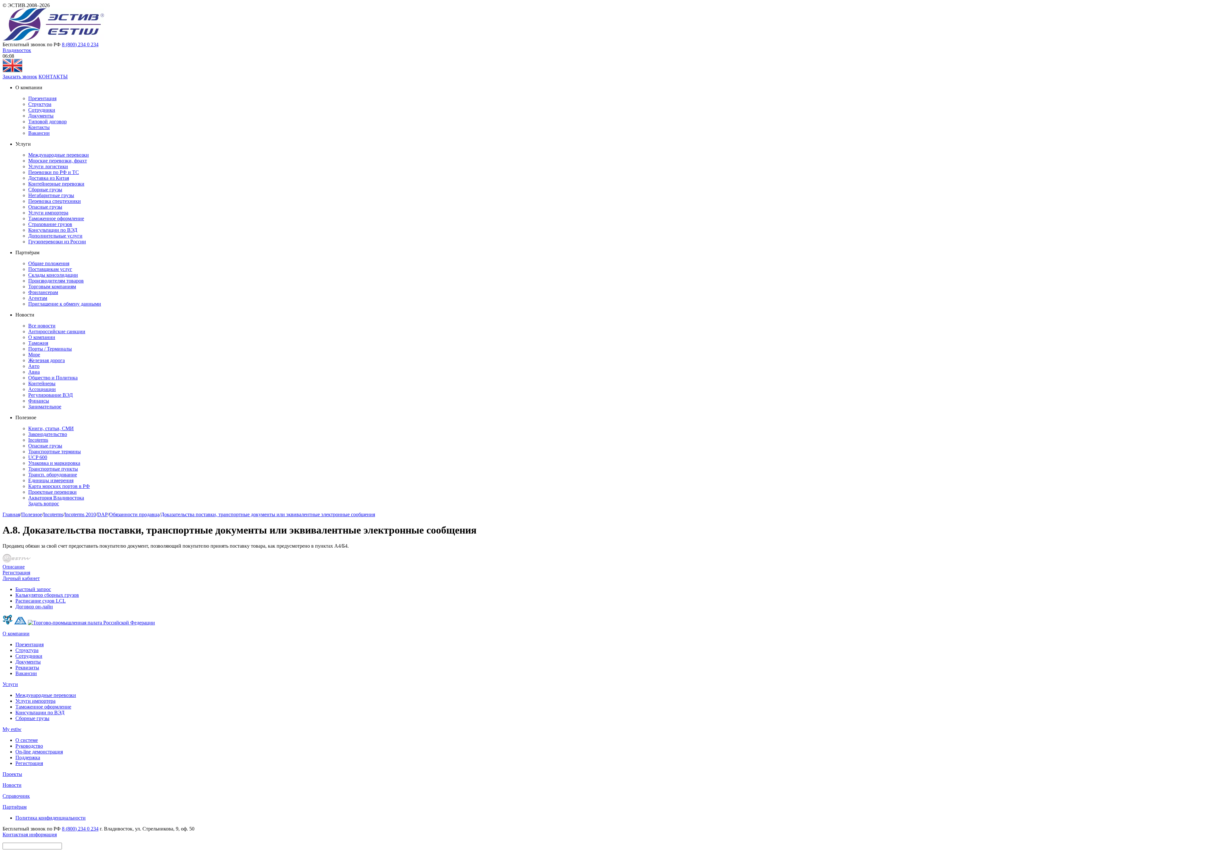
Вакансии (39, 133)
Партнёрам (15, 807)
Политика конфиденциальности (50, 818)
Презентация (42, 98)
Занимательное (44, 406)
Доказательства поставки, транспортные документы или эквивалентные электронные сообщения (268, 514)
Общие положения (48, 263)
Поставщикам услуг (50, 269)
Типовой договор (47, 121)
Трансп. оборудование (52, 474)
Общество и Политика (53, 377)
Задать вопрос (43, 503)
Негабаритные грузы (51, 195)
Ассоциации (42, 389)
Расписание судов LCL (40, 601)
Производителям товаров (56, 280)
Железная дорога (46, 360)
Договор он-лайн (34, 606)
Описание (14, 566)
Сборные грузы (45, 189)
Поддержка (27, 757)
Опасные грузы (45, 207)
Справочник (16, 796)
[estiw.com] (12, 71)
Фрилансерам (43, 292)
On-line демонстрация (39, 751)
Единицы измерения (50, 480)
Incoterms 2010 (80, 514)
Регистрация (16, 572)
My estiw (12, 729)
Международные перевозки (58, 155)
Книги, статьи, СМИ (51, 428)
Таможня (38, 343)
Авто (33, 366)
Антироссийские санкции (56, 331)
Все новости (42, 325)
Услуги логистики (48, 166)
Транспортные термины (54, 451)
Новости (12, 785)
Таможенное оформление (56, 218)
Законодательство (47, 434)
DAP (102, 514)
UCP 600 (37, 457)
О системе (26, 740)
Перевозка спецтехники (54, 201)
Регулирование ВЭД (50, 395)
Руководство (29, 746)
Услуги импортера (48, 212)
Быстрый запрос (33, 589)
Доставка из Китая (48, 178)
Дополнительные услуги (55, 236)
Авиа (34, 372)
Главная (11, 514)
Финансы (38, 401)
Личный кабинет (21, 578)
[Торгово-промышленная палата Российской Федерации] (91, 622)
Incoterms (38, 440)
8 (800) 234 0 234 (80, 44)
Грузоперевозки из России (57, 241)
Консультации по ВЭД (52, 230)
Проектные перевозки (52, 492)
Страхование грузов (50, 224)
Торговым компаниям (52, 286)
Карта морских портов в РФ (59, 486)
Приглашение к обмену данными (64, 304)
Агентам (37, 298)
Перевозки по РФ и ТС (53, 172)
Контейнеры (42, 383)
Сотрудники (41, 110)
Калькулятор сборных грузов (47, 595)
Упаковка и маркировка (54, 463)
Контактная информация (30, 834)
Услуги (10, 684)
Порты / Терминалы (50, 349)
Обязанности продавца (134, 514)
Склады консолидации (53, 275)
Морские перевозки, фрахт (57, 160)
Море (34, 354)
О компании (41, 337)
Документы (41, 115)
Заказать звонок (20, 76)
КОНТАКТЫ (53, 76)
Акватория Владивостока (56, 497)
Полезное (31, 514)
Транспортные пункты (53, 469)
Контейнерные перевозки (56, 184)
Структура (39, 104)
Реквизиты (27, 667)
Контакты (39, 127)
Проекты (12, 774)
